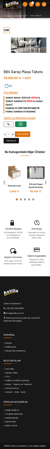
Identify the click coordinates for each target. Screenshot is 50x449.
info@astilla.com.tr (15, 313)
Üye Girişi (9, 368)
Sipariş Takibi (11, 372)
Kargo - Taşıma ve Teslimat (18, 384)
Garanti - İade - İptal (15, 392)
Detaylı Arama (12, 388)
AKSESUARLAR (11, 417)
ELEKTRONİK (10, 421)
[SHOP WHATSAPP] (21, 124)
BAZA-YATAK (11, 425)
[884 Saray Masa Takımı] (29, 45)
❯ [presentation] (45, 182)
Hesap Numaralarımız (15, 350)
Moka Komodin (14, 186)
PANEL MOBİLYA (12, 410)
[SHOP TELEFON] (9, 124)
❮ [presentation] (4, 182)
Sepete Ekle (22, 134)
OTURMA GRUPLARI (14, 414)
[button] (17, 199)
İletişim (8, 343)
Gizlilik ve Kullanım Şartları (17, 380)
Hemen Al (11, 140)
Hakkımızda (10, 346)
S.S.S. (7, 376)
